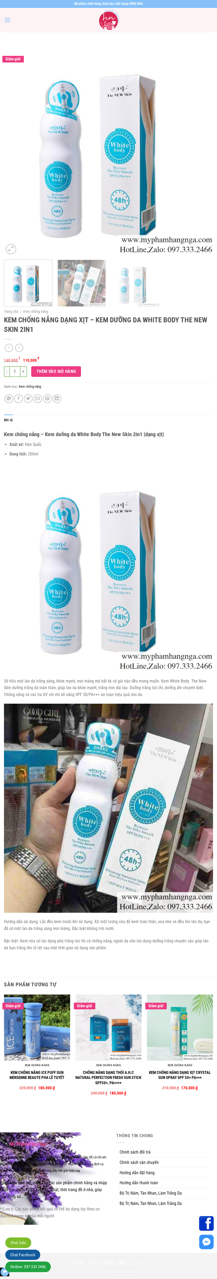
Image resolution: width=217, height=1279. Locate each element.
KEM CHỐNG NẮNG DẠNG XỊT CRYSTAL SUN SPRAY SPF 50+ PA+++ (180, 1075)
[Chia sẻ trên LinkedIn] (57, 398)
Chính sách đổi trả (135, 1152)
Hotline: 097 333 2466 (28, 1266)
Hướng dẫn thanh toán (139, 1182)
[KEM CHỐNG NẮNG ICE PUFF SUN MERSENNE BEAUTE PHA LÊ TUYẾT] (37, 1028)
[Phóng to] (11, 249)
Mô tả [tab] (8, 420)
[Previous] (15, 151)
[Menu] (7, 20)
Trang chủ (11, 311)
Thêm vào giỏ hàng (56, 371)
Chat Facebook (22, 1255)
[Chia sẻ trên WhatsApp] (8, 398)
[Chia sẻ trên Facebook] (18, 398)
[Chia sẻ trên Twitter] (28, 398)
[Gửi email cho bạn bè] (37, 398)
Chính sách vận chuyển (139, 1162)
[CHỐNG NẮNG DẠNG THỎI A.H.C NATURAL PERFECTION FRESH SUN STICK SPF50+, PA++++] (108, 1028)
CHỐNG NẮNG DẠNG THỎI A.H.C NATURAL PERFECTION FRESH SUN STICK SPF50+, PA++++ (108, 1077)
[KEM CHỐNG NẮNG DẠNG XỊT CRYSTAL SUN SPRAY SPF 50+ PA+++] (180, 1028)
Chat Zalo (18, 1242)
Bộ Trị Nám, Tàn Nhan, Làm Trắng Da (151, 1193)
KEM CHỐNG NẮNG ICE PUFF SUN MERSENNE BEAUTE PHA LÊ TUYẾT (37, 1075)
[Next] (202, 151)
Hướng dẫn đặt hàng (137, 1172)
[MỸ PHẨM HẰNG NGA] (108, 20)
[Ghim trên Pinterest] (47, 398)
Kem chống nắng (35, 311)
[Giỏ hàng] (5, 1272)
